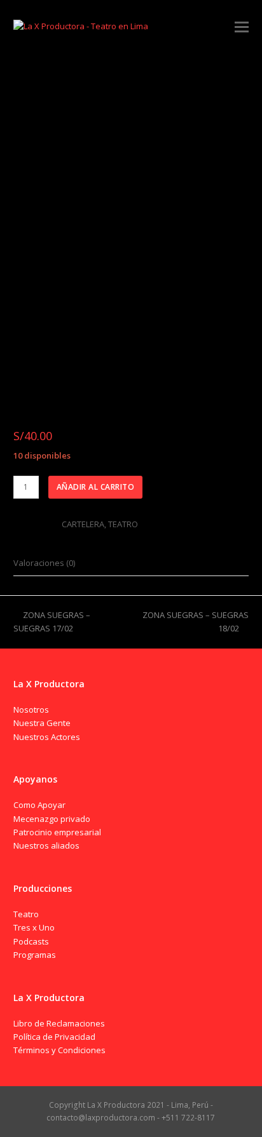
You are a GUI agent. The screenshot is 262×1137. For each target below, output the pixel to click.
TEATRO (123, 524)
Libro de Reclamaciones (59, 1023)
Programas (34, 954)
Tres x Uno (34, 927)
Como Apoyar (39, 805)
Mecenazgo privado (51, 818)
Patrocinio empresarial (57, 832)
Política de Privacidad (54, 1036)
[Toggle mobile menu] (242, 26)
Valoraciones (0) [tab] (44, 562)
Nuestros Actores (46, 737)
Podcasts (31, 941)
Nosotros (31, 709)
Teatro (26, 914)
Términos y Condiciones (59, 1050)
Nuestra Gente (42, 723)
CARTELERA (83, 524)
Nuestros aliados (46, 845)
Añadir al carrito (96, 486)
